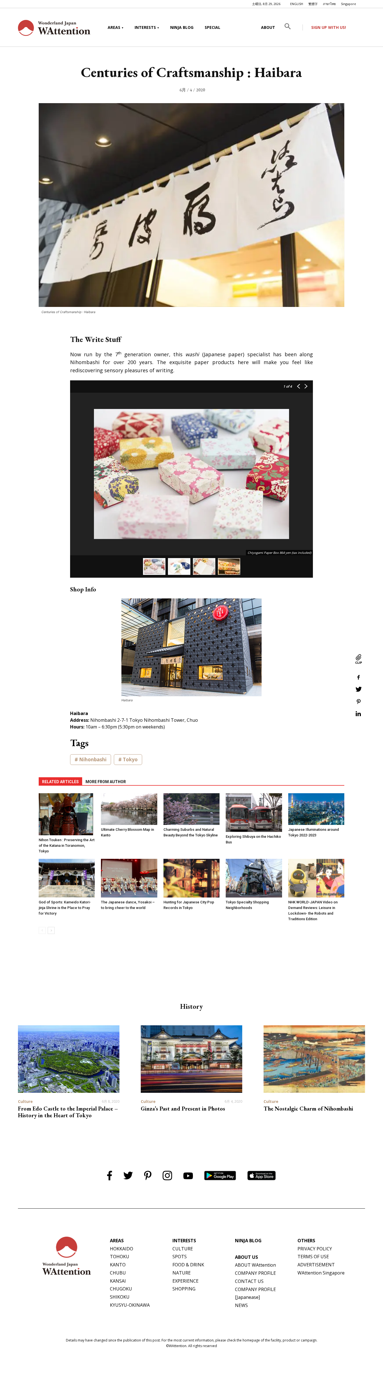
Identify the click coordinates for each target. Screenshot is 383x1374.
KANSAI (118, 1281)
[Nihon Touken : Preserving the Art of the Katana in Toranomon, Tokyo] (67, 814)
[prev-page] (42, 930)
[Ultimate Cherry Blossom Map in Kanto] (129, 809)
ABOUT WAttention (255, 1265)
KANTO (118, 1265)
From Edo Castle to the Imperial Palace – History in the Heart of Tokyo (68, 1112)
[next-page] (51, 930)
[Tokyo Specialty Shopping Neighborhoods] (254, 878)
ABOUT (268, 27)
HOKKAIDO (121, 1249)
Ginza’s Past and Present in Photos (183, 1108)
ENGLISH (296, 4)
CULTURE (182, 1249)
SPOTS (179, 1256)
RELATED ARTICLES (60, 781)
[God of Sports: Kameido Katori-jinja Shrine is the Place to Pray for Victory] (67, 878)
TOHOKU (119, 1256)
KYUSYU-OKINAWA (130, 1305)
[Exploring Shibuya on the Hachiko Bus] (254, 812)
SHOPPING (183, 1289)
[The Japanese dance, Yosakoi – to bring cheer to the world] (129, 878)
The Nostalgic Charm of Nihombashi (308, 1108)
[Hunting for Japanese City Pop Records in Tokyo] (191, 878)
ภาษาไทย (329, 4)
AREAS (114, 27)
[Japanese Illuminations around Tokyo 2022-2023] (316, 809)
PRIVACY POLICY (314, 1249)
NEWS (241, 1305)
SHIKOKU (120, 1297)
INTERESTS (145, 27)
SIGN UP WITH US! (328, 27)
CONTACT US (249, 1281)
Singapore (348, 4)
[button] (292, 27)
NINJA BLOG (181, 27)
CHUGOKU (121, 1289)
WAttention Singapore (321, 1273)
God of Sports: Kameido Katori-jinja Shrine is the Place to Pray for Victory (65, 907)
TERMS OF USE (313, 1256)
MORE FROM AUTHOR (106, 781)
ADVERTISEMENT (316, 1265)
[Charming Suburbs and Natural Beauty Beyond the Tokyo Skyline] (191, 809)
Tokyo (130, 759)
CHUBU (118, 1273)
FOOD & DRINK (188, 1265)
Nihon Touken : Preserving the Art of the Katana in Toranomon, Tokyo (66, 845)
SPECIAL (212, 27)
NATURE (181, 1273)
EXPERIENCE (185, 1281)
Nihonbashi (93, 759)
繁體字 (313, 4)
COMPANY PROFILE (255, 1273)
